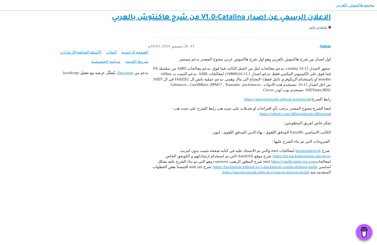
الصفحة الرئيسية (135, 52)
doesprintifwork (308, 151)
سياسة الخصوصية (106, 61)
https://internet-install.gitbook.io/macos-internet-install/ (265, 172)
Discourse (125, 73)
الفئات (111, 52)
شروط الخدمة (136, 61)
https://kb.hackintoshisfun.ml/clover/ (301, 156)
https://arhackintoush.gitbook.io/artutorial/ (277, 99)
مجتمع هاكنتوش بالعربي (355, 5)
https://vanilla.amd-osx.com (293, 161)
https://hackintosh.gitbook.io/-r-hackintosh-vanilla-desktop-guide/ (265, 167)
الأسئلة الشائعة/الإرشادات (80, 52)
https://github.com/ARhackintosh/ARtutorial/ (295, 114)
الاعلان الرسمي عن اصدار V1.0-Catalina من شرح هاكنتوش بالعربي (221, 18)
